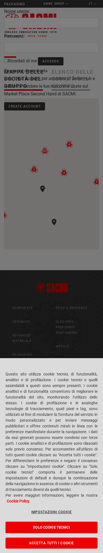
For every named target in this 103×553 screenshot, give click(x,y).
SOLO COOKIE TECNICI (51, 527)
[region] (51, 455)
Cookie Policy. (18, 501)
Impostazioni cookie (51, 512)
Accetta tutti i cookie (51, 543)
